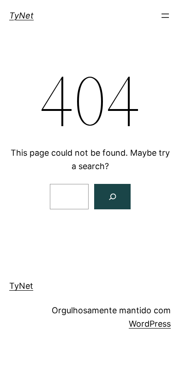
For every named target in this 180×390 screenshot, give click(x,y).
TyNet (21, 15)
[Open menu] (165, 15)
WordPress (150, 324)
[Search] (112, 196)
